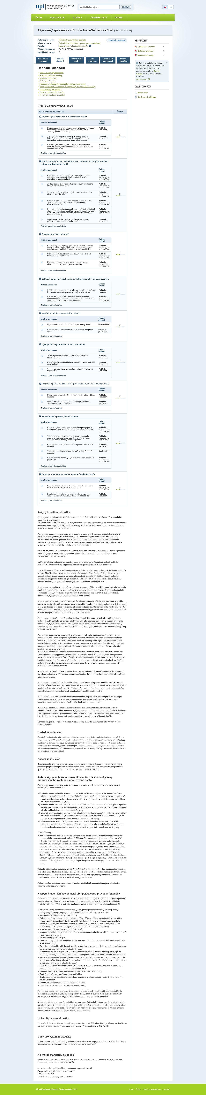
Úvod (39, 17)
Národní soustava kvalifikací (55, 7)
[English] (170, 7)
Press (119, 17)
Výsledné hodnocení (48, 78)
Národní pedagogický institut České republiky (54, 1089)
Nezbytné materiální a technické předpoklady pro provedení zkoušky (67, 87)
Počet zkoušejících (47, 81)
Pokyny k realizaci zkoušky (51, 75)
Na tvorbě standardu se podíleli (52, 95)
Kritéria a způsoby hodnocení (51, 73)
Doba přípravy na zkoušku (50, 89)
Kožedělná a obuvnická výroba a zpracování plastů (79, 43)
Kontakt (167, 1089)
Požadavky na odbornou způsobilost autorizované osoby (63, 84)
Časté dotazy (99, 17)
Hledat (125, 7)
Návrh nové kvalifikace (153, 1089)
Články (77, 17)
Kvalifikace (57, 17)
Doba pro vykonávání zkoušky (52, 92)
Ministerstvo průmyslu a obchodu (72, 40)
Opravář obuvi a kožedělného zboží (73, 46)
